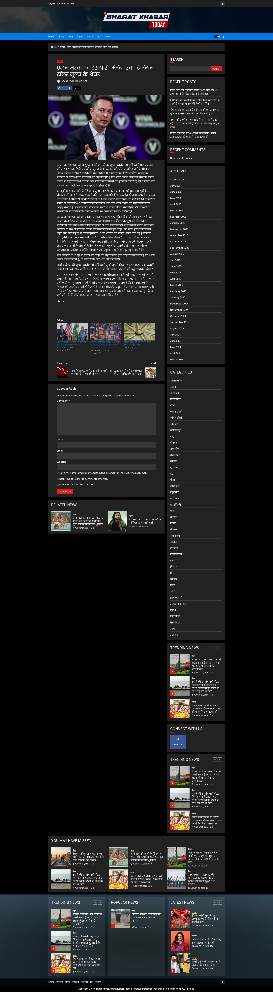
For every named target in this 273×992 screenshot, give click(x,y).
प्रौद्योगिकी (175, 504)
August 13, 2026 (201, 946)
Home (51, 37)
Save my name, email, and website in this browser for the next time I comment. (104, 473)
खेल (99, 37)
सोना (173, 628)
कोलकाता (175, 399)
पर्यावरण (175, 498)
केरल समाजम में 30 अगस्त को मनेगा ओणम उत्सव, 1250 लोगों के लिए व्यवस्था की (193, 135)
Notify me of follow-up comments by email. (83, 479)
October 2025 (178, 241)
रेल (172, 560)
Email (61, 450)
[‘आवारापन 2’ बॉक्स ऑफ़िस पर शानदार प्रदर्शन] (180, 963)
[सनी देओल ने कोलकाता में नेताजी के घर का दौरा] (180, 941)
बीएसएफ (175, 529)
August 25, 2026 (139, 527)
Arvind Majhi (67, 81)
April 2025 (175, 278)
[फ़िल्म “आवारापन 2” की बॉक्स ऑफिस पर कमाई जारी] (117, 521)
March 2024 (177, 359)
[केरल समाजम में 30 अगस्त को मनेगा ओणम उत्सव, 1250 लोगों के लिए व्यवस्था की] (180, 686)
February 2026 (178, 216)
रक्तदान (174, 548)
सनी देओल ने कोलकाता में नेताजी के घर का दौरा (206, 941)
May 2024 (175, 347)
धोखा (173, 480)
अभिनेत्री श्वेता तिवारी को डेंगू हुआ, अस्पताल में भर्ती (206, 919)
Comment (63, 400)
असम (173, 386)
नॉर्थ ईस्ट (175, 486)
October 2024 (178, 316)
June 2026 (176, 192)
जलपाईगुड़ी (176, 411)
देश (172, 473)
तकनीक (174, 449)
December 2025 (179, 229)
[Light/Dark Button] (217, 36)
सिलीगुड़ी (175, 622)
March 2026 (176, 210)
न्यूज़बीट (61, 37)
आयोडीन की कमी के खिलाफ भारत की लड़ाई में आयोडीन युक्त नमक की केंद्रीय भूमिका (88, 521)
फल (172, 511)
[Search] (223, 37)
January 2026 (177, 223)
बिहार (173, 523)
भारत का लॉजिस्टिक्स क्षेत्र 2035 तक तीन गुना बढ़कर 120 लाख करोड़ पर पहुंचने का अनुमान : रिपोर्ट (105, 345)
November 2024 (179, 309)
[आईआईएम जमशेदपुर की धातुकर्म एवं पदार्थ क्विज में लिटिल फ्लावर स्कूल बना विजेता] (176, 879)
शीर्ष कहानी (176, 597)
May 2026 (175, 198)
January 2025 (177, 297)
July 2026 (175, 185)
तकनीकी (90, 37)
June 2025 (176, 266)
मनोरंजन (80, 37)
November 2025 (179, 235)
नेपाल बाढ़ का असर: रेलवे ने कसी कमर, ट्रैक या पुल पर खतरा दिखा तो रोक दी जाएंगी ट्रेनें (195, 111)
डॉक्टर (173, 442)
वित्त (172, 573)
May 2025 (175, 272)
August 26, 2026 (198, 888)
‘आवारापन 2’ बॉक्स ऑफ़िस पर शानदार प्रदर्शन (206, 963)
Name (61, 439)
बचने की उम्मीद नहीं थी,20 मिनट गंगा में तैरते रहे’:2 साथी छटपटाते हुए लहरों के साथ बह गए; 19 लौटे (194, 123)
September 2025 (179, 248)
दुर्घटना (174, 467)
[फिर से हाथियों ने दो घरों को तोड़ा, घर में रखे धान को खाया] (120, 918)
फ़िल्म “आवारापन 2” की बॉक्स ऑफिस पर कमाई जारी (145, 521)
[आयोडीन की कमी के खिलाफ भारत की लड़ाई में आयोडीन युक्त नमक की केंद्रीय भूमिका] (61, 521)
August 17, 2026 (201, 924)
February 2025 (178, 291)
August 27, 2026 (82, 528)
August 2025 (177, 254)
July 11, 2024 (140, 927)
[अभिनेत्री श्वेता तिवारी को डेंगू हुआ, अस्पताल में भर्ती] (180, 918)
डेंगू (171, 436)
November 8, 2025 (85, 81)
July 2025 (175, 260)
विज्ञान (173, 566)
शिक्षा (172, 585)
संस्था (173, 610)
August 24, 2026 (201, 968)
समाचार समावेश (179, 604)
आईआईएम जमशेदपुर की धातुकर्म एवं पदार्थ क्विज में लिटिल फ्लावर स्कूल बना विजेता (202, 879)
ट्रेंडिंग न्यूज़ (175, 430)
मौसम (173, 542)
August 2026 (177, 179)
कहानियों (175, 393)
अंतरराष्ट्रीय (176, 380)
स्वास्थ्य (107, 37)
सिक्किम (175, 616)
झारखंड (174, 424)
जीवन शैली (176, 417)
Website (61, 461)
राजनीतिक (176, 554)
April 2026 (175, 204)
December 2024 (179, 303)
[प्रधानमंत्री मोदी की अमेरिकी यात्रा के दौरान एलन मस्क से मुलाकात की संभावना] (72, 331)
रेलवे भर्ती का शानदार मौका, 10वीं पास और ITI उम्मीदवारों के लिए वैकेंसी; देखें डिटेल (206, 709)
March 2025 (176, 285)
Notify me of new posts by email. (77, 484)
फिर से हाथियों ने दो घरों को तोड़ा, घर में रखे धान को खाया (156, 919)
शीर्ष (172, 591)
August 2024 (177, 328)
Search (177, 59)
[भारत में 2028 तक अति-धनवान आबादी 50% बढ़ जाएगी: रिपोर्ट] (139, 331)
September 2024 (179, 322)
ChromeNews (173, 988)
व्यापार (70, 37)
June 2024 (176, 340)
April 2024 (175, 353)
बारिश (173, 517)
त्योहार (173, 461)
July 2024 (175, 334)
